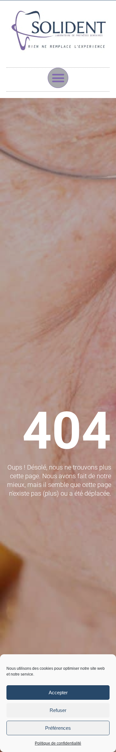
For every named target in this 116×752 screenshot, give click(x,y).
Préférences (58, 728)
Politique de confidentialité (58, 743)
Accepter (58, 692)
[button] (58, 78)
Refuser (58, 710)
